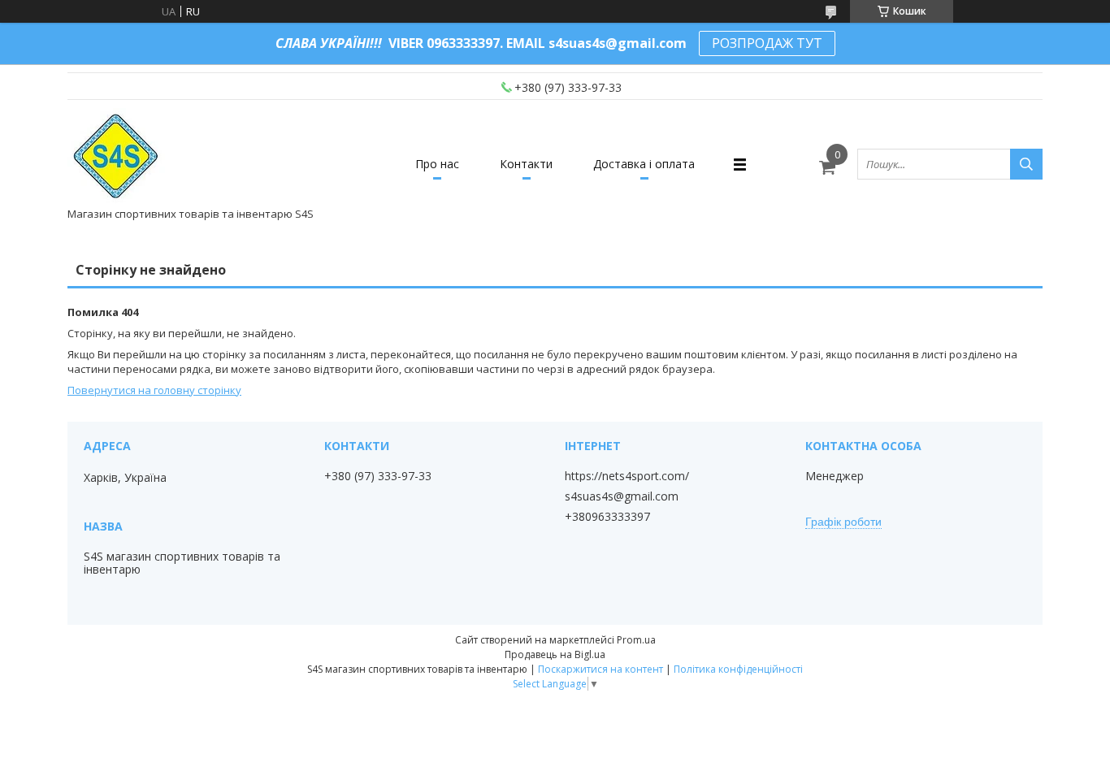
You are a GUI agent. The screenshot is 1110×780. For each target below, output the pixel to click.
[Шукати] (1026, 164)
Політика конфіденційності (738, 669)
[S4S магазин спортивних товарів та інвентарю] (117, 157)
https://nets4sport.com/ (627, 476)
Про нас (437, 163)
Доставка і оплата (644, 163)
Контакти (526, 163)
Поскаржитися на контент (600, 669)
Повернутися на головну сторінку (154, 390)
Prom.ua (636, 640)
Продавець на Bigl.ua (555, 654)
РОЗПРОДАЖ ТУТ (767, 43)
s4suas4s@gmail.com (622, 496)
